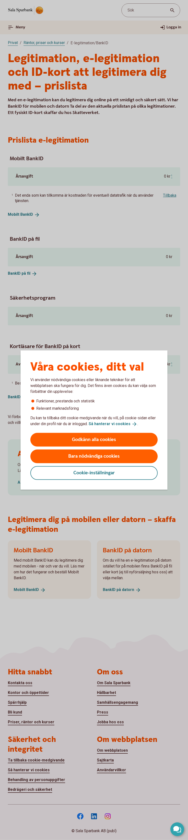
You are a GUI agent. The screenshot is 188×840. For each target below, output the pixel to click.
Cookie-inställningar (94, 473)
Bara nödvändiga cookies (94, 456)
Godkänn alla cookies (94, 439)
